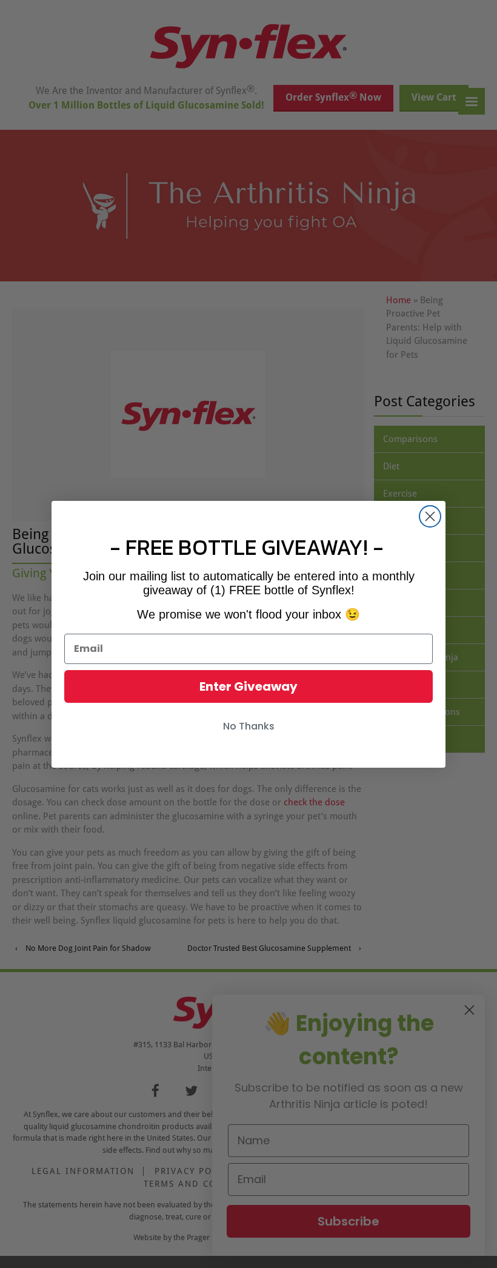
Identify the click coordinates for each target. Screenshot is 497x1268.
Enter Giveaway (248, 686)
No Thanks (249, 726)
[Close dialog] (430, 516)
